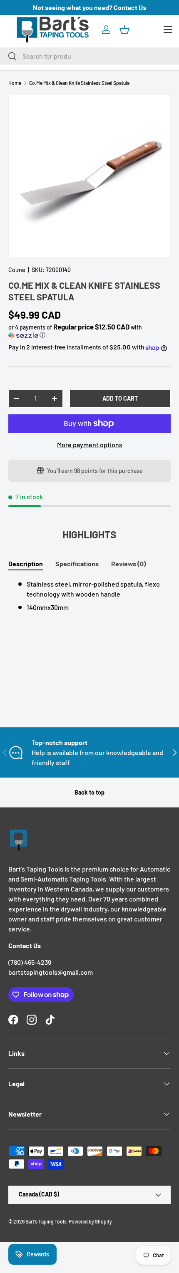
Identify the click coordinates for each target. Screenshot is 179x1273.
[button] (124, 29)
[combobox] (89, 55)
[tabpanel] (89, 595)
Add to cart (120, 398)
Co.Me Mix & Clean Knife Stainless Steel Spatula (79, 83)
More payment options (89, 444)
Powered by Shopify (90, 1221)
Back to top (89, 792)
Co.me (16, 269)
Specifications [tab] (77, 563)
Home (14, 83)
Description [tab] (25, 563)
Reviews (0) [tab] (128, 563)
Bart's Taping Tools (46, 1221)
